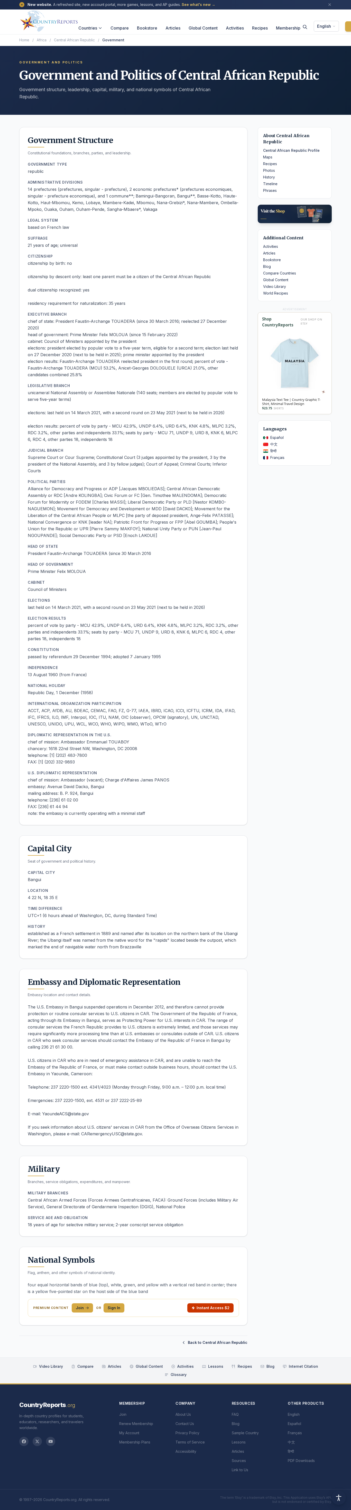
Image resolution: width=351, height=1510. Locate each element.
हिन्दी (273, 451)
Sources (239, 1460)
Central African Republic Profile (291, 150)
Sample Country (245, 1433)
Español (277, 437)
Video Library (274, 286)
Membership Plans (134, 1442)
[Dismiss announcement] (330, 5)
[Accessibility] (338, 1497)
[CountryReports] (48, 19)
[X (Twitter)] (37, 1441)
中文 (274, 444)
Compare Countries (279, 273)
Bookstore (147, 28)
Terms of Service (190, 1442)
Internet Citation (303, 1366)
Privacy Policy (187, 1433)
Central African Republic (74, 40)
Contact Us (185, 1423)
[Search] (305, 27)
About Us (183, 1414)
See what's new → (198, 4)
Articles (172, 28)
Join (80, 1308)
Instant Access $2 (213, 1308)
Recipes (260, 28)
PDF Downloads (301, 1460)
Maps (267, 157)
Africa (42, 40)
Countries (87, 28)
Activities (235, 28)
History (269, 177)
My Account (129, 1433)
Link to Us (240, 1470)
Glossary (179, 1374)
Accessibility (186, 1451)
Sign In (114, 1308)
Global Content (203, 28)
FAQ (235, 1414)
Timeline (270, 184)
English (324, 26)
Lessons (215, 1366)
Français (277, 457)
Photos (269, 170)
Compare (119, 28)
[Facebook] (24, 1441)
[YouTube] (50, 1441)
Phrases (270, 190)
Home (24, 40)
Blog (267, 266)
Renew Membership (136, 1423)
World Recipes (275, 293)
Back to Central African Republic (217, 1342)
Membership (288, 28)
